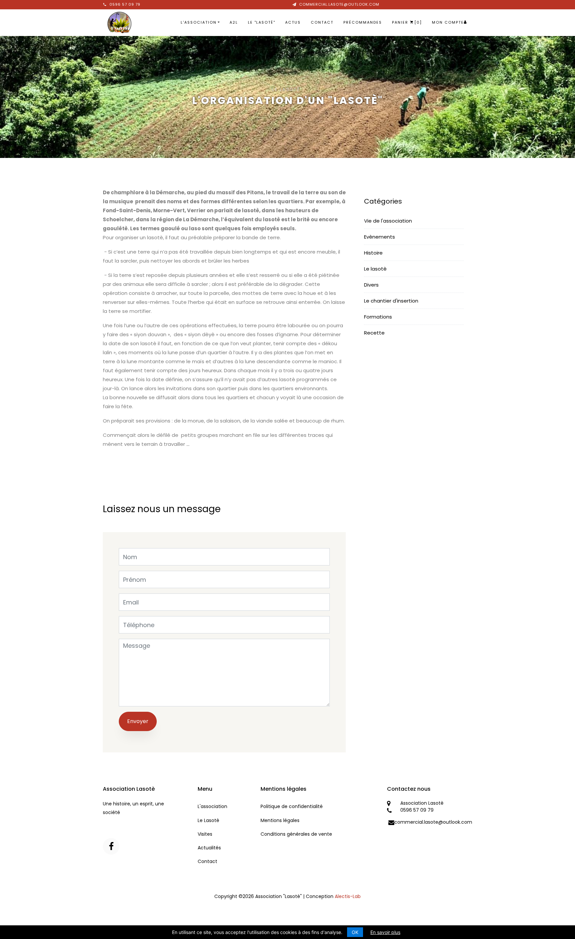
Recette (374, 332)
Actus (293, 22)
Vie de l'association (388, 220)
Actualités (209, 847)
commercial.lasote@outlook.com (339, 4)
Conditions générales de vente (296, 834)
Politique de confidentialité (292, 806)
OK (355, 932)
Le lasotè (375, 268)
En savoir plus (385, 932)
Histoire (373, 252)
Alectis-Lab (348, 896)
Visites (205, 834)
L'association (199, 22)
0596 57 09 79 (124, 4)
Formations (378, 316)
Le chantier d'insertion (391, 300)
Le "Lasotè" (261, 22)
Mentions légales (280, 820)
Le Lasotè (208, 820)
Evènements (379, 236)
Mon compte (448, 22)
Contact (322, 22)
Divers (371, 284)
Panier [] (407, 22)
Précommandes (362, 22)
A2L (234, 22)
